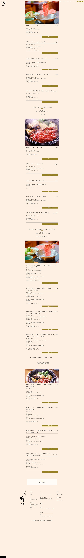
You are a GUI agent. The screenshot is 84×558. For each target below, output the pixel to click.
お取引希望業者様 (58, 522)
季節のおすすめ (42, 6)
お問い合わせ (58, 520)
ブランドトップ (32, 533)
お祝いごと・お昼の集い (63, 6)
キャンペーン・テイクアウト (31, 6)
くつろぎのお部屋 (32, 520)
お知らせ (31, 517)
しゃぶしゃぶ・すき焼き (19, 6)
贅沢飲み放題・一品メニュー (51, 6)
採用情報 (57, 517)
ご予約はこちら (50, 61)
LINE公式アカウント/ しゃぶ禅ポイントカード (60, 524)
